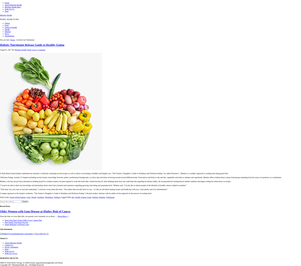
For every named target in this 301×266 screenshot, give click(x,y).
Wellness (57, 197)
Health (33, 197)
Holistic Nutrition (98, 197)
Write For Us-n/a (11, 254)
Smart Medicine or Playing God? (17, 225)
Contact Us (9, 245)
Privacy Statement (11, 247)
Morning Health (6, 15)
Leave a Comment (38, 50)
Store (7, 249)
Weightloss (49, 197)
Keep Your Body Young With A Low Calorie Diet (23, 220)
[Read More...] (62, 216)
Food (28, 197)
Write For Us (9, 251)
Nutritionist (110, 197)
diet (72, 197)
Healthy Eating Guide (83, 197)
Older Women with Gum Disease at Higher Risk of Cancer (35, 211)
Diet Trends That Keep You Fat (16, 222)
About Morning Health (13, 243)
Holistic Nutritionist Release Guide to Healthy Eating (32, 44)
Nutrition (40, 197)
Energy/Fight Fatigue (18, 197)
